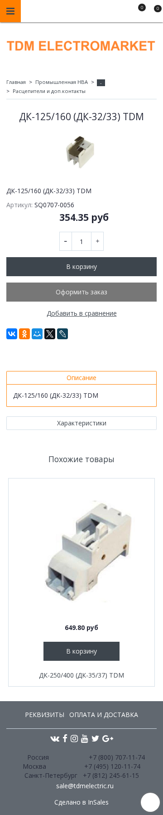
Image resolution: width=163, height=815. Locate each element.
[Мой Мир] (37, 333)
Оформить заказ (81, 292)
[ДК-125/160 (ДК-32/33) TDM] (81, 152)
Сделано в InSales (81, 802)
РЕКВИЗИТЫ (44, 714)
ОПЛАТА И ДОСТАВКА (103, 714)
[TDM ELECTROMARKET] (81, 43)
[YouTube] (84, 738)
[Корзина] (153, 13)
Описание (81, 377)
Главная (16, 81)
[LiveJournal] (62, 333)
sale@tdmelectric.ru (85, 785)
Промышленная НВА (61, 81)
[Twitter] (95, 738)
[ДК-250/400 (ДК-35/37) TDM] (81, 551)
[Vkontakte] (54, 738)
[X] (49, 333)
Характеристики (81, 423)
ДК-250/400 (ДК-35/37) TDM (81, 675)
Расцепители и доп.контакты (49, 91)
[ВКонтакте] (11, 333)
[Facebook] (64, 738)
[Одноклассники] (24, 333)
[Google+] (107, 738)
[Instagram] (74, 738)
